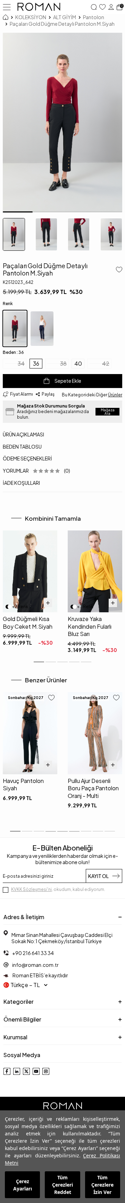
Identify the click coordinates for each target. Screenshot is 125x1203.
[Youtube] (36, 1071)
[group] (62, 122)
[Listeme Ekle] (117, 270)
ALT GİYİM (64, 17)
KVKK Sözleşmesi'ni (31, 889)
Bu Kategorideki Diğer (92, 394)
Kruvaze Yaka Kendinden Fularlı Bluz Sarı (89, 626)
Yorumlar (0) (36, 470)
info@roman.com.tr (35, 965)
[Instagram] (45, 1071)
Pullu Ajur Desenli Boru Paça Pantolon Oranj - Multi (93, 788)
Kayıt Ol (98, 876)
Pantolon (93, 17)
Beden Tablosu (22, 446)
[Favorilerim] (102, 7)
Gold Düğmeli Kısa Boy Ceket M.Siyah (27, 622)
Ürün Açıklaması (23, 434)
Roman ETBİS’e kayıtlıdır (40, 975)
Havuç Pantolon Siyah (23, 784)
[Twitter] (26, 1071)
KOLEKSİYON (30, 17)
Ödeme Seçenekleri (27, 458)
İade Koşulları (21, 483)
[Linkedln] (16, 1071)
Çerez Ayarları (22, 1185)
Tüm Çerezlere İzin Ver (102, 1184)
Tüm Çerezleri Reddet (62, 1184)
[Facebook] (6, 1071)
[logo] (38, 7)
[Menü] (7, 6)
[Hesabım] (111, 7)
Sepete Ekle (68, 381)
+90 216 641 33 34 (33, 953)
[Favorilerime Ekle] (51, 698)
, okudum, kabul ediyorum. (58, 889)
